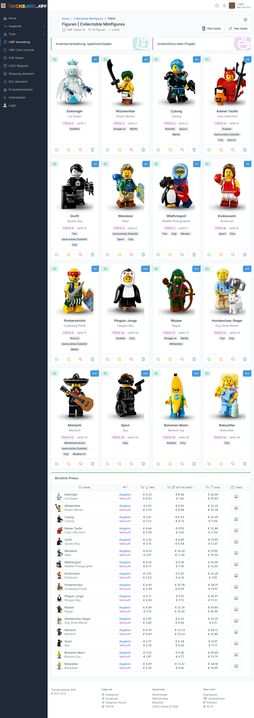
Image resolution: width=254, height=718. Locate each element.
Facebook (111, 698)
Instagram (111, 694)
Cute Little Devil (74, 532)
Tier (74, 233)
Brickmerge (159, 694)
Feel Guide (214, 28)
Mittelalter (176, 343)
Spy (67, 645)
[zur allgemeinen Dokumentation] (217, 5)
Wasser (185, 233)
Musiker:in (79, 454)
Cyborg (69, 521)
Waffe (133, 128)
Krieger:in (120, 128)
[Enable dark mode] (225, 5)
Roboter (170, 128)
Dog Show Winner (76, 622)
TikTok (109, 706)
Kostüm (227, 128)
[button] (24, 26)
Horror (232, 139)
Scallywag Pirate (75, 588)
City (220, 139)
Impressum (210, 694)
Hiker (67, 555)
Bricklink (157, 702)
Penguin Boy (72, 600)
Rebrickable (160, 698)
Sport (120, 239)
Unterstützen (216, 698)
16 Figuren (98, 29)
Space (183, 128)
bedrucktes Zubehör (227, 134)
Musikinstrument (74, 442)
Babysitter (71, 667)
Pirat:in (74, 338)
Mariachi (70, 634)
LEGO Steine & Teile (165, 706)
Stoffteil (74, 128)
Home (65, 18)
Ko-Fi (209, 706)
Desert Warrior (73, 509)
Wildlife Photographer (78, 566)
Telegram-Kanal (115, 702)
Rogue (68, 611)
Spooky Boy (72, 543)
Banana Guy (72, 656)
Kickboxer (71, 577)
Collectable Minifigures (88, 18)
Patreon (211, 702)
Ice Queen (71, 498)
